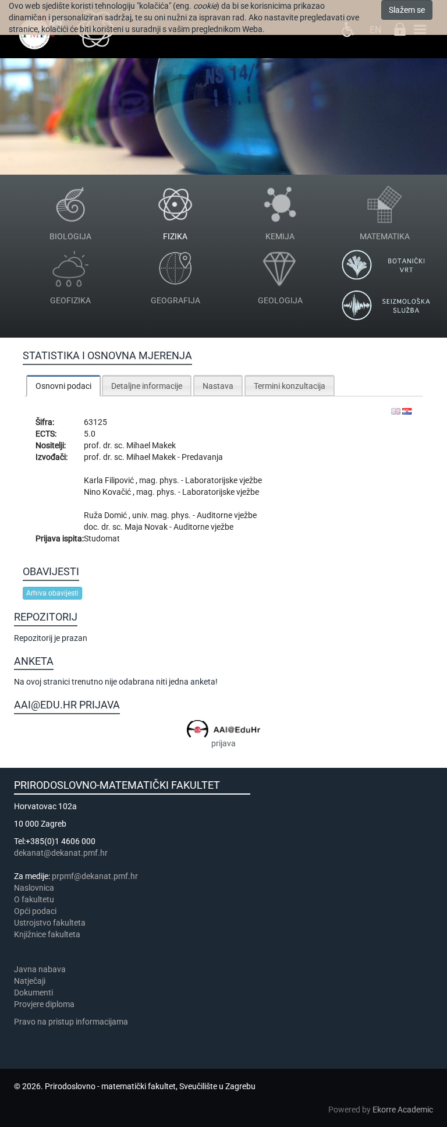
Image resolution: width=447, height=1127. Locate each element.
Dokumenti (33, 992)
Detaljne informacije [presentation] (146, 386)
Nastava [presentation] (218, 386)
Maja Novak (147, 526)
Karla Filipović (110, 480)
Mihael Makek (151, 445)
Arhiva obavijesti (52, 593)
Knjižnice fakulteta (47, 934)
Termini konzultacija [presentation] (289, 386)
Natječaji (29, 981)
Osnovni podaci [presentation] (63, 386)
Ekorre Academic (402, 1109)
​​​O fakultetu (34, 899)
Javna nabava (40, 969)
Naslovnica (34, 887)
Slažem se (407, 10)
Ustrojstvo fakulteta (50, 922)
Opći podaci (35, 911)
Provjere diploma (44, 1004)
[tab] (63, 385)
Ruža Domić (106, 515)
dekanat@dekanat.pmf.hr (61, 852)
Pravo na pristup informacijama (73, 1021)
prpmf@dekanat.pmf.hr (95, 876)
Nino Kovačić (108, 492)
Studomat (102, 538)
